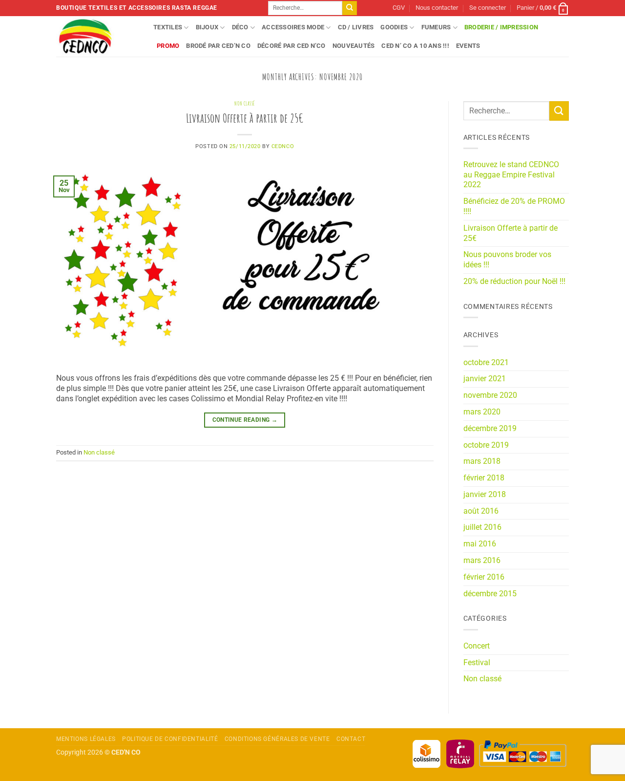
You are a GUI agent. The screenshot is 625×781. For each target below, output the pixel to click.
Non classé (244, 103)
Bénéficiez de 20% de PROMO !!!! (514, 206)
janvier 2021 (484, 378)
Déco (240, 27)
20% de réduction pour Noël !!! (514, 281)
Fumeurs (436, 27)
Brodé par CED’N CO (218, 45)
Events (468, 45)
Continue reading (245, 419)
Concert (476, 646)
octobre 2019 (486, 445)
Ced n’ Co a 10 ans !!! (415, 45)
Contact (350, 739)
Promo (168, 45)
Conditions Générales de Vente (277, 739)
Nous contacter (437, 7)
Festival (476, 662)
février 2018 (483, 477)
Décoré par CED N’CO (291, 45)
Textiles (167, 27)
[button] (487, 8)
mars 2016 (481, 560)
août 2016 (481, 511)
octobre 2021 (486, 362)
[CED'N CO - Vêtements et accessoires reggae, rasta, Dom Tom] (97, 36)
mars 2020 (481, 411)
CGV (399, 7)
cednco (282, 146)
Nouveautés (354, 45)
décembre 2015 (490, 593)
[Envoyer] (349, 8)
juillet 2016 (482, 527)
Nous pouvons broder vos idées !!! (507, 259)
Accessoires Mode (293, 27)
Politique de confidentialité (170, 739)
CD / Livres (356, 27)
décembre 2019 (490, 428)
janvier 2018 (484, 494)
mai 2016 (479, 543)
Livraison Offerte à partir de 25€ (245, 118)
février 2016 (483, 577)
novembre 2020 (490, 395)
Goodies (394, 27)
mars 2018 (481, 461)
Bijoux (207, 27)
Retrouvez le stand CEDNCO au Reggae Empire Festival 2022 (511, 175)
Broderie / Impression (501, 27)
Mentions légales (86, 739)
